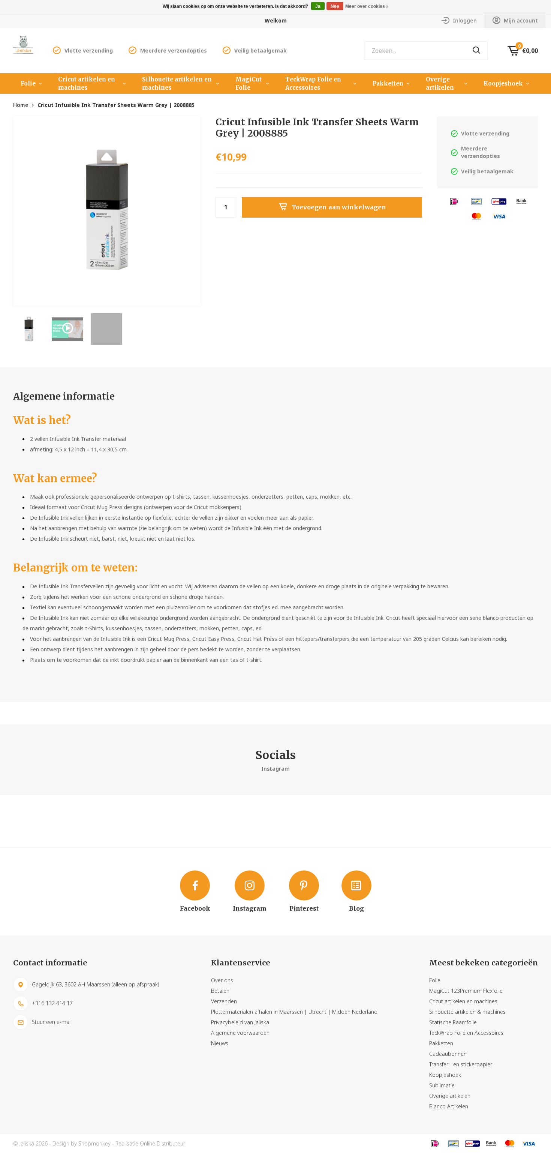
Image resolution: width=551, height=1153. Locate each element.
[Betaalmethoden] (454, 200)
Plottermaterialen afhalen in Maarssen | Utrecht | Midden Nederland (294, 1011)
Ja (317, 6)
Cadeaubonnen (448, 1053)
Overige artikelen (440, 83)
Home (20, 104)
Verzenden (224, 1001)
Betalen (220, 990)
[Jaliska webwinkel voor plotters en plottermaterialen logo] (23, 50)
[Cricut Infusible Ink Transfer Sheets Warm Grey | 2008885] (107, 210)
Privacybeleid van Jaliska (240, 1022)
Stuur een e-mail (52, 1021)
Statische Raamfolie (453, 1022)
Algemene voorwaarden (240, 1032)
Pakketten (388, 83)
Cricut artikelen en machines (86, 83)
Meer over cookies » (367, 6)
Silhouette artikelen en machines (177, 83)
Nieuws (219, 1043)
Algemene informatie (64, 396)
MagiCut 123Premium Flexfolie (466, 990)
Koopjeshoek (503, 83)
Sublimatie (442, 1085)
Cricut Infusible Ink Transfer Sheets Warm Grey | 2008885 (116, 104)
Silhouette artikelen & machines (467, 1011)
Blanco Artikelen (448, 1106)
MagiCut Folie (248, 83)
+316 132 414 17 (52, 1003)
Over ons (222, 980)
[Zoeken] (476, 50)
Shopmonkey (94, 1143)
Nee (335, 6)
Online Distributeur (162, 1143)
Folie (28, 83)
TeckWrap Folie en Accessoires (313, 83)
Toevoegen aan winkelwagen (339, 207)
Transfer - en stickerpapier (460, 1064)
